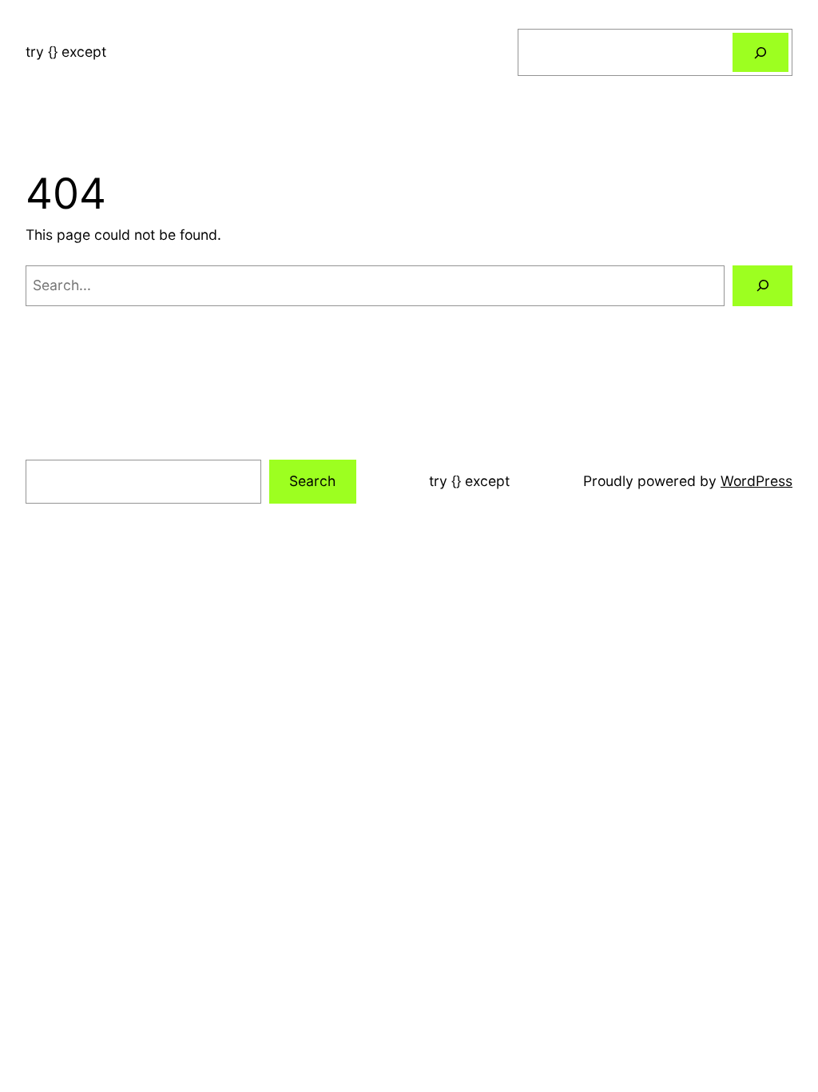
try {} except (66, 51)
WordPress (756, 480)
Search (312, 480)
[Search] (760, 52)
